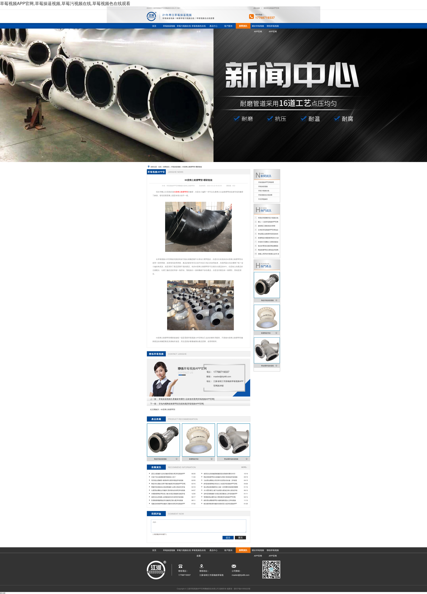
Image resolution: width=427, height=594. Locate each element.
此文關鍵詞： (155, 409)
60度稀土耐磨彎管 (168, 409)
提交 (228, 537)
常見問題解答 (263, 199)
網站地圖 (257, 8)
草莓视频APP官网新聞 (266, 182)
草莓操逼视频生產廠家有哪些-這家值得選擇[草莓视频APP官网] (187, 398)
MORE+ (244, 467)
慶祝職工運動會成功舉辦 (266, 226)
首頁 (159, 167)
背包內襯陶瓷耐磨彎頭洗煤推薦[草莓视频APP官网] (181, 403)
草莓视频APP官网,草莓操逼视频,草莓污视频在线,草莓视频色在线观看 (65, 3)
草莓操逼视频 (176, 167)
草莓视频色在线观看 (265, 195)
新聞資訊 (166, 167)
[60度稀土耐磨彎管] (198, 253)
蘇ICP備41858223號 (242, 588)
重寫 (240, 537)
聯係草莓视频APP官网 (271, 8)
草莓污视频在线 (263, 190)
